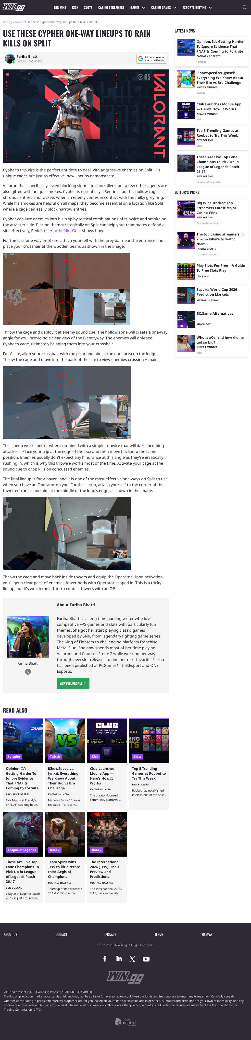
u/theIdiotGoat (67, 230)
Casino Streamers (111, 7)
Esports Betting (194, 7)
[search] (245, 7)
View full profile (71, 683)
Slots (88, 7)
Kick (75, 7)
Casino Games (161, 7)
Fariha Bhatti (27, 56)
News (19, 22)
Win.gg (7, 22)
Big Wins (60, 7)
